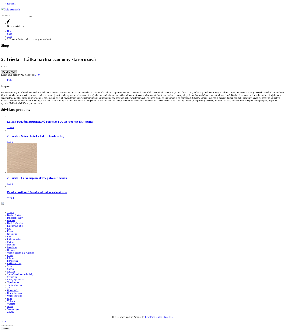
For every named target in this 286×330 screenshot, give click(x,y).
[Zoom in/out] (2, 325)
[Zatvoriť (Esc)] (11, 325)
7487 (37, 74)
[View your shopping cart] (9, 23)
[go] (30, 16)
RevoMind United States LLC (159, 317)
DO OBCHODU (8, 72)
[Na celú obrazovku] (5, 325)
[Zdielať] (8, 325)
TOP (3, 322)
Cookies (5, 328)
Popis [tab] (9, 80)
